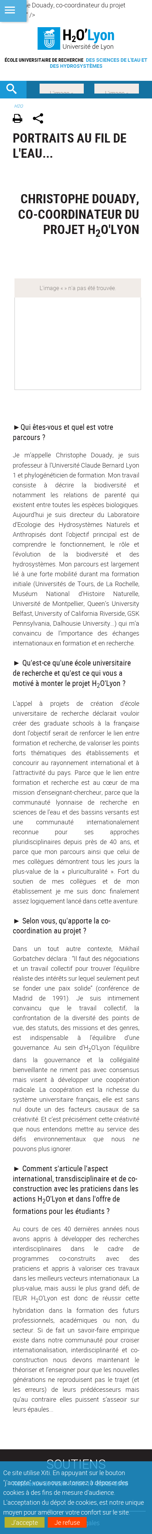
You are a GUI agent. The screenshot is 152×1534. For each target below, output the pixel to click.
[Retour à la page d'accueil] (76, 38)
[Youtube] (116, 88)
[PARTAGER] (40, 119)
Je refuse (67, 1522)
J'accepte (24, 1522)
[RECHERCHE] (14, 89)
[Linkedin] (62, 88)
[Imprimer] (20, 119)
